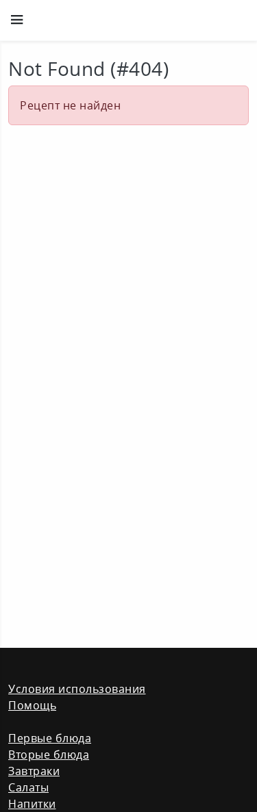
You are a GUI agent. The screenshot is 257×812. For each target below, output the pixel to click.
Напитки (32, 803)
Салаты (28, 787)
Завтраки (34, 770)
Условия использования (77, 688)
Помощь (32, 705)
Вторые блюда (48, 754)
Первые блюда (49, 738)
